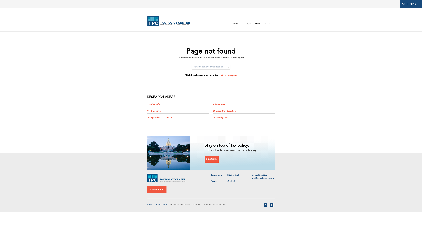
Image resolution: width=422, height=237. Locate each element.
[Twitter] (265, 206)
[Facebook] (271, 206)
